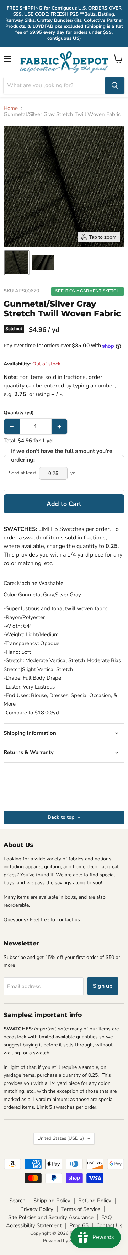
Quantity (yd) (19, 413)
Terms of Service (80, 1209)
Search (17, 1200)
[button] (17, 263)
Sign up (103, 986)
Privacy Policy (36, 1209)
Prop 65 (79, 1225)
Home (11, 108)
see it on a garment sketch (87, 291)
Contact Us (109, 1225)
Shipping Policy (51, 1200)
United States (60, 1138)
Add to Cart (64, 504)
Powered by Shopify (64, 1241)
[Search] (114, 85)
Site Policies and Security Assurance (51, 1217)
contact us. (69, 919)
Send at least (22, 473)
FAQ (106, 1217)
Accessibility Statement (34, 1225)
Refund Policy (94, 1200)
